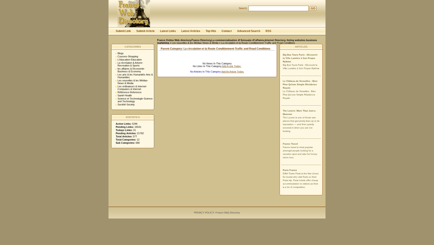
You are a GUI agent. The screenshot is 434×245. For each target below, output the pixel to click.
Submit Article (145, 31)
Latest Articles (190, 31)
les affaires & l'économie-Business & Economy (131, 70)
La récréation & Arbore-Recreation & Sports (130, 64)
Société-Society (126, 104)
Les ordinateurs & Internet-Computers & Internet (132, 87)
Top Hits (211, 31)
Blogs (121, 53)
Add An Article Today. (232, 71)
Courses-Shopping (128, 56)
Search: (243, 8)
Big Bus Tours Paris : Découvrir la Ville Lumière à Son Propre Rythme (300, 58)
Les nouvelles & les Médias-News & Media (195, 42)
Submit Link (123, 31)
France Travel (290, 144)
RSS (268, 31)
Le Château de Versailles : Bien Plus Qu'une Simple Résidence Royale (300, 84)
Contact (227, 31)
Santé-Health (125, 95)
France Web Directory (228, 212)
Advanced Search (248, 31)
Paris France (290, 170)
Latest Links (168, 31)
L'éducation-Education (130, 59)
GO (313, 8)
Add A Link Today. (231, 66)
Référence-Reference (130, 92)
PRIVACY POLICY (204, 212)
